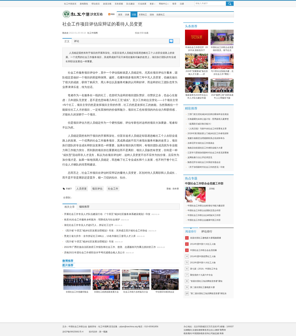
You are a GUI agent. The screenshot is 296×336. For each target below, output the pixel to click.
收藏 (146, 33)
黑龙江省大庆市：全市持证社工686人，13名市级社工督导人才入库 (100, 236)
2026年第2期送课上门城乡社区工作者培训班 (208, 133)
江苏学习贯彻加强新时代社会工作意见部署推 (208, 152)
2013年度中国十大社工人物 (202, 262)
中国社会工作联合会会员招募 (203, 250)
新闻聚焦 (84, 4)
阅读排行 (190, 231)
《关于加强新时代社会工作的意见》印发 (206, 167)
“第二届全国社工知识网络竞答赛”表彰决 (208, 293)
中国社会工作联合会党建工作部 (204, 183)
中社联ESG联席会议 (165, 292)
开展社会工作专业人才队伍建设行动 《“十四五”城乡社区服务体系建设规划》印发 (107, 214)
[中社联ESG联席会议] (165, 279)
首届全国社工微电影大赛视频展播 (205, 238)
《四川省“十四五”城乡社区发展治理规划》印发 (89, 241)
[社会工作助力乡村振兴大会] (135, 279)
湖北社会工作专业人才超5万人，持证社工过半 (88, 225)
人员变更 (81, 188)
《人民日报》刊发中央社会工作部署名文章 (207, 128)
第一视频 (103, 332)
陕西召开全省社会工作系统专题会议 (204, 162)
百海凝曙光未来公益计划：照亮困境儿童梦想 (208, 119)
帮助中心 (163, 4)
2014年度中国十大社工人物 (202, 244)
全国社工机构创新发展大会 (106, 292)
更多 (152, 4)
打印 (142, 33)
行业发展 (142, 4)
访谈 (127, 14)
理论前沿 (95, 4)
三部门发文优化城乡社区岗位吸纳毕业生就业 (208, 114)
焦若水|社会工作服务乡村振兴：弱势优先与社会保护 (92, 219)
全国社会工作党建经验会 (77, 292)
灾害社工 (143, 14)
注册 (182, 4)
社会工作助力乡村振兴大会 (135, 292)
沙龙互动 (96, 14)
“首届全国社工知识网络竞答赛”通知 (206, 281)
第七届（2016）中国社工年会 (204, 269)
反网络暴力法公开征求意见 (200, 157)
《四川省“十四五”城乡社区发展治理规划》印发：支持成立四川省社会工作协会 (105, 230)
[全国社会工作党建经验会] (77, 279)
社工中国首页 (70, 4)
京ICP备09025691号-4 (72, 332)
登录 (174, 4)
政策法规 (107, 4)
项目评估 (97, 188)
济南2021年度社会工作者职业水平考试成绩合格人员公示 (94, 252)
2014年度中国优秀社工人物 (202, 256)
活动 (152, 14)
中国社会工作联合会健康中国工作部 (204, 220)
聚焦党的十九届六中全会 (201, 275)
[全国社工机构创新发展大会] (106, 279)
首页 (120, 14)
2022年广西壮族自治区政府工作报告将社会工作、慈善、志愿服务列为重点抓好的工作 (110, 247)
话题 (134, 14)
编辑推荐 (84, 206)
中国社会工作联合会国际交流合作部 (204, 210)
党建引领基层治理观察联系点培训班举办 (206, 138)
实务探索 (119, 4)
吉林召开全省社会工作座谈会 (201, 143)
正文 (67, 41)
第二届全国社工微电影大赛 (202, 287)
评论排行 (206, 231)
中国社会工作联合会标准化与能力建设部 (206, 205)
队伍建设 (130, 4)
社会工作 (113, 188)
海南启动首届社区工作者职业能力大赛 (205, 148)
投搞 (137, 33)
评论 (76, 41)
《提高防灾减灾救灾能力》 (200, 124)
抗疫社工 (161, 14)
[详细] (211, 188)
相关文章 (69, 206)
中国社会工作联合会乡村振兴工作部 (204, 215)
